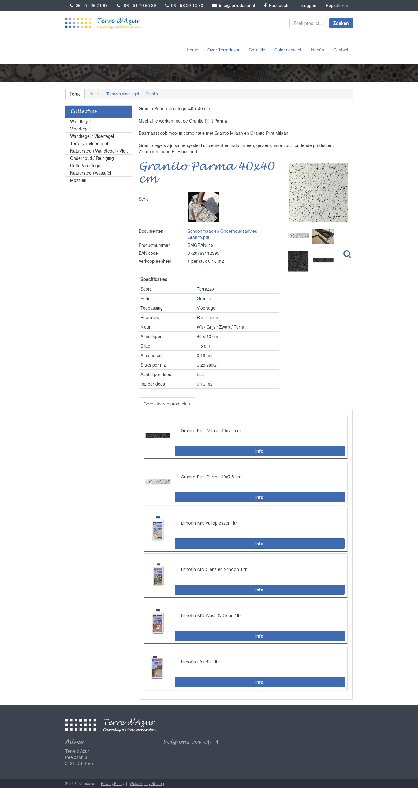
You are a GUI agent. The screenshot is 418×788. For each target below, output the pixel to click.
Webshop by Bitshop (147, 783)
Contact (340, 50)
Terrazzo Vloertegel (89, 143)
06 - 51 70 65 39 (138, 5)
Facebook (277, 5)
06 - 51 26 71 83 (90, 5)
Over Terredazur (223, 50)
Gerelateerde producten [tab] (167, 404)
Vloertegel (80, 129)
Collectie (257, 50)
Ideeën (317, 50)
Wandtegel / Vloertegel (92, 136)
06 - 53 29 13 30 (186, 5)
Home (192, 50)
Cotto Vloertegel (85, 165)
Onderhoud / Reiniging (92, 158)
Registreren (337, 5)
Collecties (83, 111)
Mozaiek (78, 180)
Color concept (287, 50)
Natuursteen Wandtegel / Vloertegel (101, 151)
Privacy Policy (112, 783)
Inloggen (308, 5)
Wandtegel (80, 121)
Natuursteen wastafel (90, 173)
